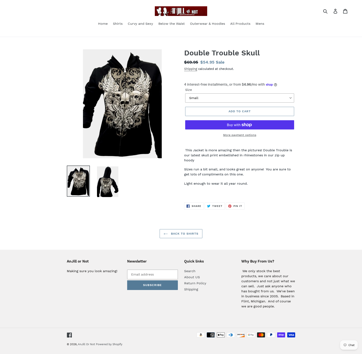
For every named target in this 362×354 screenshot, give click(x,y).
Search (189, 271)
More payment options (239, 135)
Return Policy (195, 283)
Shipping (190, 69)
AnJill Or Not (86, 344)
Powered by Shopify (109, 344)
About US (192, 277)
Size (188, 90)
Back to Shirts (184, 233)
